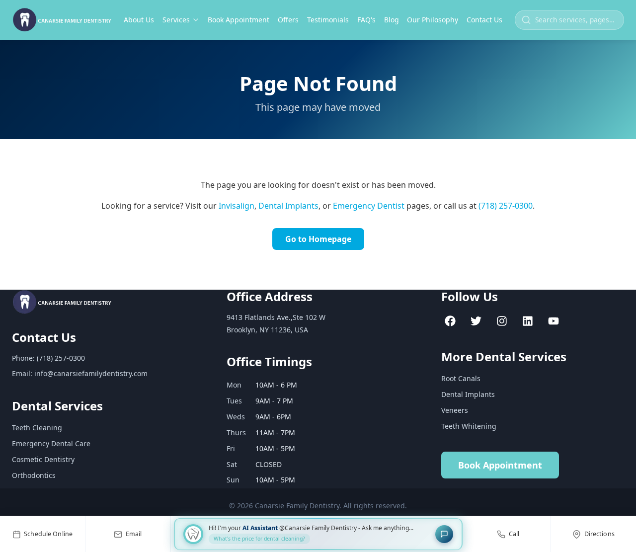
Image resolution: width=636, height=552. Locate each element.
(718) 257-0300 (505, 205)
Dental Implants (288, 205)
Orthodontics (34, 475)
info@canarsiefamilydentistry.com (91, 373)
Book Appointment (238, 19)
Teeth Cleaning (37, 427)
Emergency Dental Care (51, 443)
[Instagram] (502, 321)
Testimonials (328, 19)
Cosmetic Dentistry (43, 459)
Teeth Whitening (468, 426)
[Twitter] (476, 321)
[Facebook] (450, 321)
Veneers (454, 410)
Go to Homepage (318, 239)
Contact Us (484, 19)
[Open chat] (444, 534)
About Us (139, 19)
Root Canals (460, 378)
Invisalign (236, 205)
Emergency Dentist (368, 205)
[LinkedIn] (528, 321)
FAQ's (366, 19)
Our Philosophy (432, 19)
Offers (288, 19)
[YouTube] (553, 321)
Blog (391, 19)
